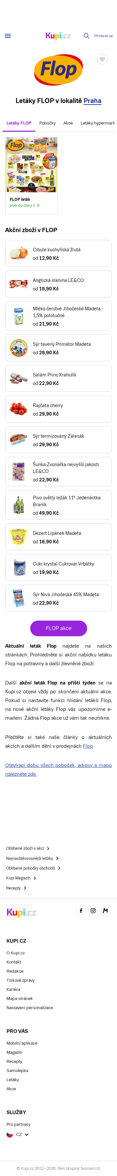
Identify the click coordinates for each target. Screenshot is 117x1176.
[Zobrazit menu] (8, 36)
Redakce (14, 971)
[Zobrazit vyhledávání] (86, 36)
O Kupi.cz (15, 952)
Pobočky (47, 123)
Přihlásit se (103, 36)
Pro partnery (18, 1124)
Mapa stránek (19, 998)
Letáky (12, 1079)
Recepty (14, 1061)
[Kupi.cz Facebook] (81, 911)
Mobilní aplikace (21, 1043)
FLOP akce (59, 628)
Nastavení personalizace (29, 1007)
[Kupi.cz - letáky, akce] (59, 37)
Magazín (14, 1052)
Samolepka (17, 1070)
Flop (88, 746)
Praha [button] (92, 100)
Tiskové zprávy (20, 980)
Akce (68, 123)
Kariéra (13, 989)
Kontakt (13, 962)
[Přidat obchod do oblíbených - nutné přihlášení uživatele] (102, 59)
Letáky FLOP (19, 123)
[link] (31, 175)
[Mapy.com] (105, 911)
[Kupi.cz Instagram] (93, 911)
